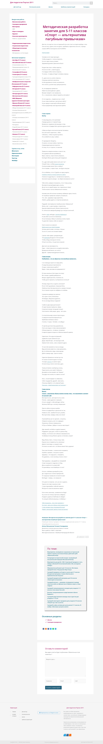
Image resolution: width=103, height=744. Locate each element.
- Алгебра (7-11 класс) (18, 60)
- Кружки (15, 34)
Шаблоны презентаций (68, 7)
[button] (43, 629)
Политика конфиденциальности (51, 742)
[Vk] (67, 735)
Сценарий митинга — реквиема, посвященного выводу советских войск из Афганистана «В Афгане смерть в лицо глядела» (63, 584)
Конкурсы (86, 7)
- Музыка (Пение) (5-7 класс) (20, 103)
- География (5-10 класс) (19, 72)
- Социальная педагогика (20, 46)
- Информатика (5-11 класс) (20, 86)
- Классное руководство (19, 36)
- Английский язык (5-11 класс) (21, 62)
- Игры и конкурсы (18, 31)
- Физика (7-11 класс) (18, 134)
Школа (51, 7)
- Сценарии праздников (19, 24)
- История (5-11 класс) (18, 89)
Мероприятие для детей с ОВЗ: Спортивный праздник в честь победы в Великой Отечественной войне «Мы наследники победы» (64, 563)
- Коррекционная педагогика (21, 43)
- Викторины (16, 26)
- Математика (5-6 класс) (20, 96)
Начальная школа (34, 7)
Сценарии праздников (54, 622)
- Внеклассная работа (19, 22)
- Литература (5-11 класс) (20, 93)
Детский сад (17, 7)
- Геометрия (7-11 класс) (19, 74)
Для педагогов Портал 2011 (21, 2)
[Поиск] (91, 3)
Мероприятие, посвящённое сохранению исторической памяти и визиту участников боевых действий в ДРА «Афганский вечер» (63, 553)
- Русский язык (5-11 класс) (20, 129)
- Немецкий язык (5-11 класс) (21, 105)
